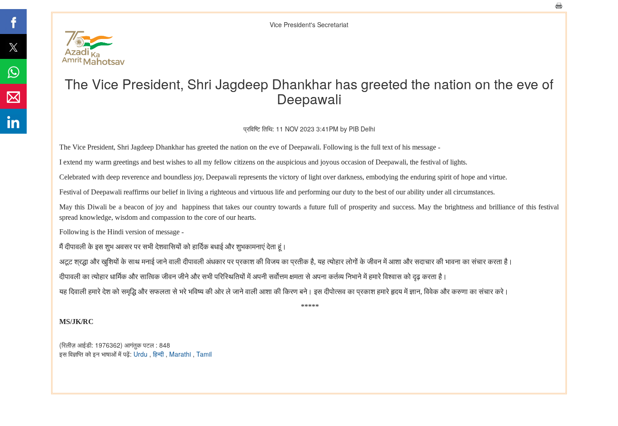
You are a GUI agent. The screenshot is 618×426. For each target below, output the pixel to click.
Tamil (204, 353)
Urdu (141, 353)
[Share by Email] (13, 96)
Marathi (181, 353)
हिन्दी (159, 353)
